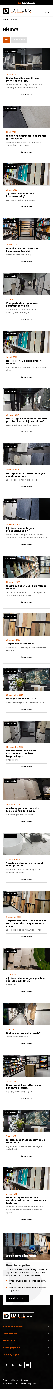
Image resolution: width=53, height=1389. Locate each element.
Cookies (24, 1380)
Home (5, 19)
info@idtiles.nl (28, 3)
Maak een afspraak (20, 1256)
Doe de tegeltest (17, 1298)
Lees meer (26, 94)
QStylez (32, 1383)
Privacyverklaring (10, 1380)
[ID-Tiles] (17, 11)
